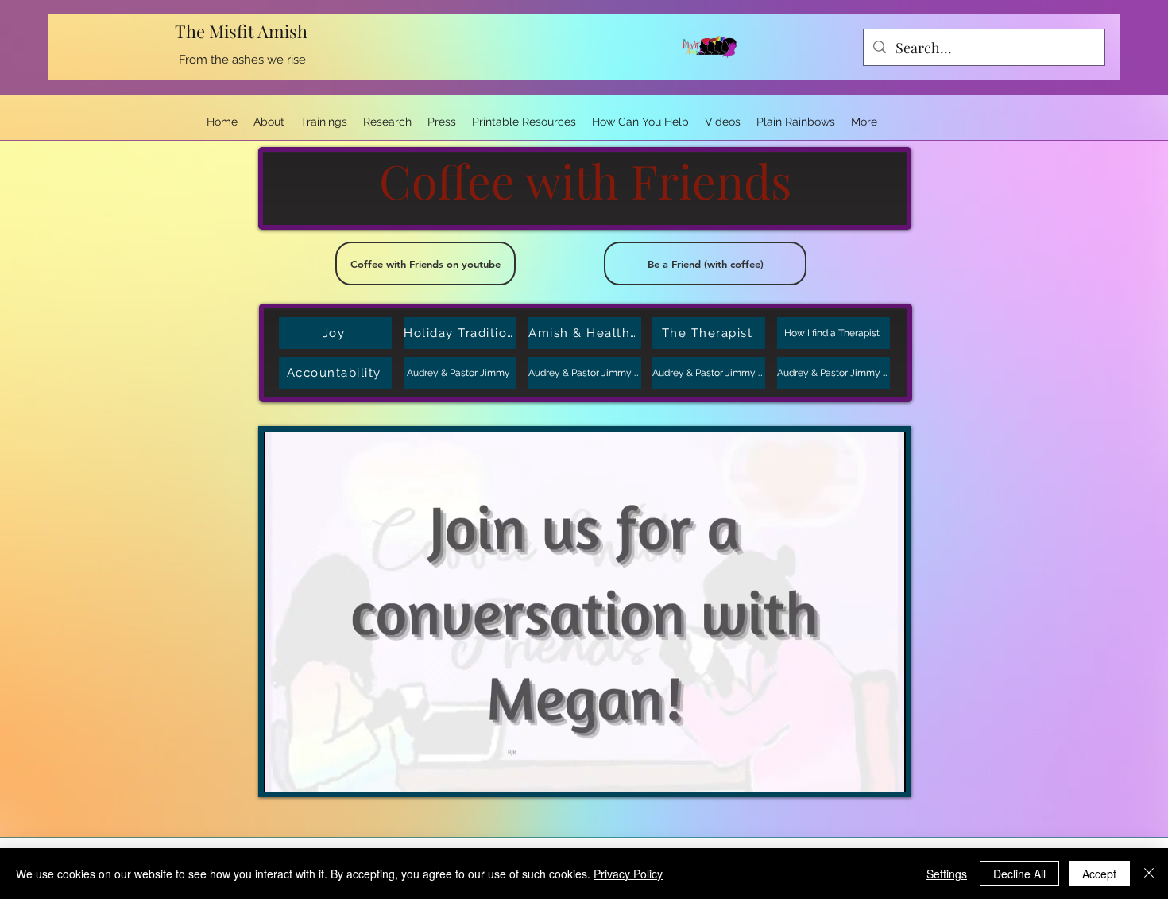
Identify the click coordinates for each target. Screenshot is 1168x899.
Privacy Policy (628, 874)
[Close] (1148, 873)
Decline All (1019, 874)
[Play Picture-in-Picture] (857, 770)
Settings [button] (946, 874)
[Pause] (284, 770)
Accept (1099, 874)
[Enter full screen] (884, 770)
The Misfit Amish (243, 31)
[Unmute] (311, 770)
